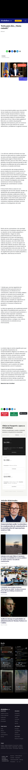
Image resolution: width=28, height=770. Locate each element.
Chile (2, 728)
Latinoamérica (4, 734)
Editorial (2, 31)
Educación (3, 748)
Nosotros (12, 755)
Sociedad (20, 746)
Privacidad (3, 721)
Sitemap (21, 759)
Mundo (2, 736)
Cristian (3, 56)
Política (2, 745)
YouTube (23, 413)
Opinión (16, 732)
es (17, 761)
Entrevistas (17, 734)
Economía (15, 745)
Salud (6, 746)
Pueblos (20, 745)
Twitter (16, 717)
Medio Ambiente (9, 745)
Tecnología (15, 748)
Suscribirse (14, 452)
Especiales (14, 746)
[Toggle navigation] (25, 20)
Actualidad (17, 730)
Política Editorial (4, 715)
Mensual (17, 434)
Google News (5, 414)
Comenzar (14, 468)
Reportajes (17, 736)
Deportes (21, 748)
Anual (23, 434)
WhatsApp (14, 415)
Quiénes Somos (4, 713)
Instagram (17, 715)
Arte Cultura (9, 748)
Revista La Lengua (19, 738)
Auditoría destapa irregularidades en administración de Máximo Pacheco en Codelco (14, 621)
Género (10, 746)
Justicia (2, 746)
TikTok (16, 721)
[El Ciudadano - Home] (6, 21)
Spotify (16, 723)
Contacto (3, 719)
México (2, 730)
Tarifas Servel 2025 (14, 759)
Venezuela (3, 732)
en (19, 761)
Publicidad (3, 717)
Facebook (17, 713)
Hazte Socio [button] (18, 20)
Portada (17, 728)
